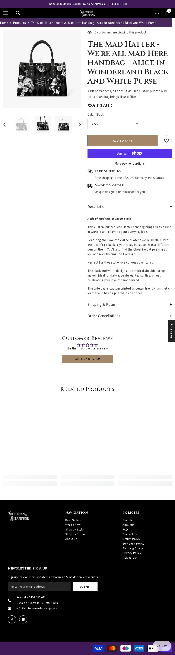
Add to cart (123, 140)
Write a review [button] (87, 359)
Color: (96, 114)
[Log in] (157, 13)
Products (19, 23)
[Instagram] (23, 619)
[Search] (17, 13)
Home (4, 23)
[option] (87, 4)
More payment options (130, 163)
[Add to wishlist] (166, 140)
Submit (85, 586)
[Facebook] (12, 619)
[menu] (5, 13)
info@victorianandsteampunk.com (39, 608)
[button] (4, 124)
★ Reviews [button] (172, 331)
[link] (30, 477)
